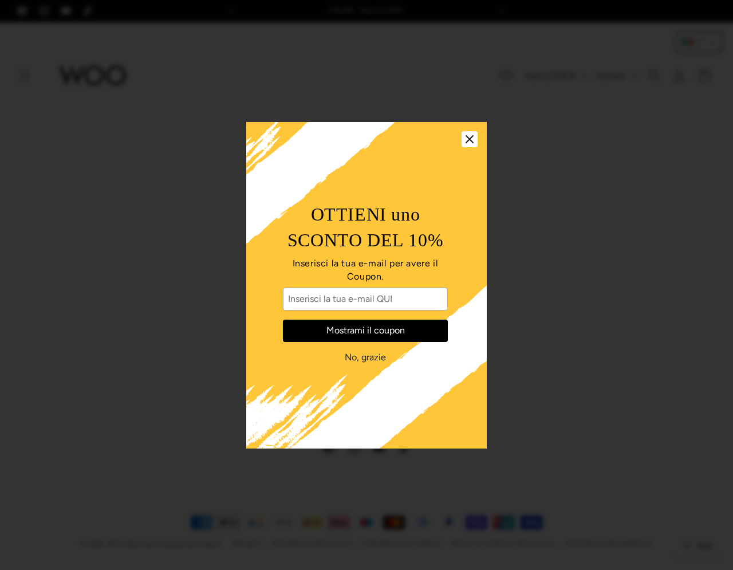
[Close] (470, 139)
